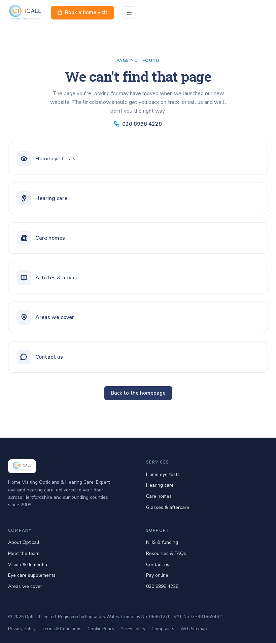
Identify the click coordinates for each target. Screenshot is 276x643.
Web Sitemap (193, 629)
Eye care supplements (32, 575)
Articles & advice (56, 277)
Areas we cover (54, 317)
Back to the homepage (138, 393)
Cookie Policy (101, 629)
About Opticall (23, 542)
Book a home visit (86, 12)
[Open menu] (129, 12)
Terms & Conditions (61, 629)
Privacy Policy (22, 629)
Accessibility (132, 629)
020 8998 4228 (142, 124)
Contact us (49, 357)
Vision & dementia (27, 564)
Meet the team (23, 553)
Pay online (157, 575)
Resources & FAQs (166, 553)
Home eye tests (55, 158)
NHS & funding (162, 542)
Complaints (162, 629)
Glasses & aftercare (167, 507)
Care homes (50, 238)
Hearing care (51, 198)
